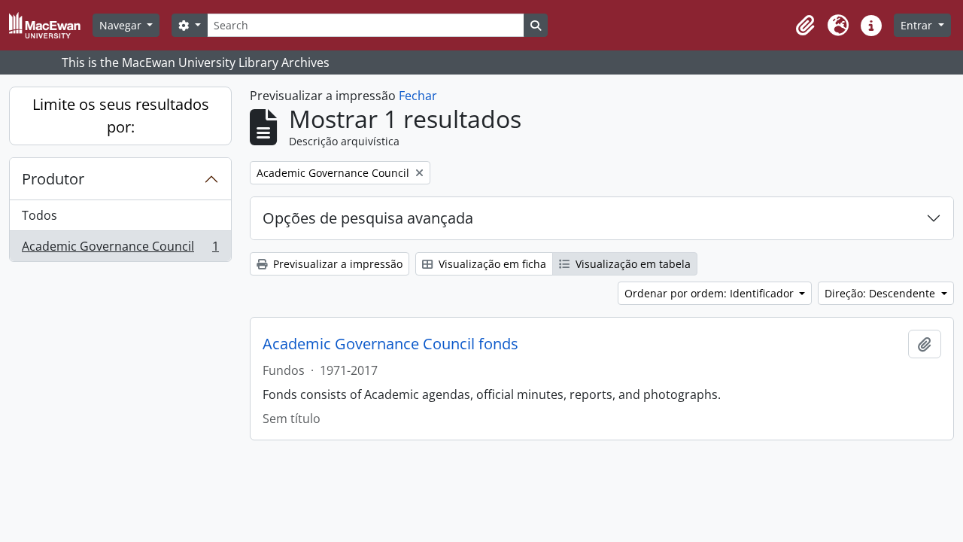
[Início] (51, 25)
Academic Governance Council (120, 249)
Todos (39, 215)
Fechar (418, 95)
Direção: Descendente (881, 293)
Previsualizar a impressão (336, 264)
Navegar (121, 25)
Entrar (918, 25)
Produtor (53, 179)
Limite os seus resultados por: (120, 115)
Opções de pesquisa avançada (368, 218)
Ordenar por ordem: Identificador (710, 293)
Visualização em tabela (632, 264)
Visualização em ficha (491, 264)
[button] (805, 25)
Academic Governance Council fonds (390, 344)
